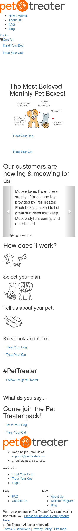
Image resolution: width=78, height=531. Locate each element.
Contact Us (19, 501)
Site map (60, 529)
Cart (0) (8, 39)
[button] (8, 211)
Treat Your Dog (13, 45)
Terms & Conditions (16, 529)
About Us (15, 20)
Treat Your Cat (13, 52)
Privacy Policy (42, 529)
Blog (12, 28)
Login (4, 35)
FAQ (12, 24)
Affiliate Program (62, 501)
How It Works (18, 15)
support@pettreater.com (28, 456)
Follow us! (22, 380)
